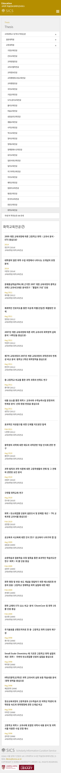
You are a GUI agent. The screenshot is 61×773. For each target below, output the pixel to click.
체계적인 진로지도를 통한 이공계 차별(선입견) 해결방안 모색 (30, 310)
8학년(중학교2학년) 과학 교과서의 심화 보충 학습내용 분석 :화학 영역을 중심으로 (30, 679)
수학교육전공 (12, 127)
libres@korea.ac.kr (14, 759)
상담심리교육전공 (14, 116)
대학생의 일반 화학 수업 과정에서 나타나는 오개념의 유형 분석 (30, 262)
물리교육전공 (12, 105)
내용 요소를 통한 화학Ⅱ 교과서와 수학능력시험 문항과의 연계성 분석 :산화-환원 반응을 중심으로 (29, 402)
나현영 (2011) (10, 432)
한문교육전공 (12, 204)
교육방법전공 (12, 61)
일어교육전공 (12, 166)
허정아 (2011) (10, 343)
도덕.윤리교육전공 (14, 100)
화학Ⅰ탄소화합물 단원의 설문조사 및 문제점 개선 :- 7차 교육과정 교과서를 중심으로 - (30, 515)
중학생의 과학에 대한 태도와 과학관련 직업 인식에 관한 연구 (30, 446)
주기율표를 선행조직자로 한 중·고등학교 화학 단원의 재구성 (30, 631)
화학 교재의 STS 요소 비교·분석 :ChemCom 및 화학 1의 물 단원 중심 (30, 607)
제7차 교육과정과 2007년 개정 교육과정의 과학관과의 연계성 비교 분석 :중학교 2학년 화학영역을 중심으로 (30, 357)
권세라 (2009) (10, 593)
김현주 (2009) (10, 569)
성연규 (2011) (10, 411)
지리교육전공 (12, 177)
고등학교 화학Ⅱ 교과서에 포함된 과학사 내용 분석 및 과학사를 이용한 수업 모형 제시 (30, 727)
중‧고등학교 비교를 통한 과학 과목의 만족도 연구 (26, 379)
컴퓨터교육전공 (13, 188)
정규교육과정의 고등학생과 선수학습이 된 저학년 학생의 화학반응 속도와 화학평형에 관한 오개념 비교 (30, 703)
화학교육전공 (12, 210)
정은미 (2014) (10, 247)
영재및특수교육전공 (15, 149)
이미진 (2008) (10, 712)
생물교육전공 (12, 122)
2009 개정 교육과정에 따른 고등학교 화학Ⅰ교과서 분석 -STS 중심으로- (30, 238)
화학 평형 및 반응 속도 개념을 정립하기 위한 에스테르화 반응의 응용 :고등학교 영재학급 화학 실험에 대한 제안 (30, 583)
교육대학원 (10, 45)
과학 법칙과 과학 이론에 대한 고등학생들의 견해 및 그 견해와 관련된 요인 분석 (30, 470)
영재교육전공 (12, 144)
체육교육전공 (12, 182)
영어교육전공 (12, 138)
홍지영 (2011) (10, 387)
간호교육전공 (12, 56)
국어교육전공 (12, 89)
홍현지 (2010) (10, 456)
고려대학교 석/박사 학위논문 (15, 34)
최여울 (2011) (10, 295)
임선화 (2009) (10, 616)
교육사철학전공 (13, 67)
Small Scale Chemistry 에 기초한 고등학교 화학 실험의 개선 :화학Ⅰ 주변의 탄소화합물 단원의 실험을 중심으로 (30, 655)
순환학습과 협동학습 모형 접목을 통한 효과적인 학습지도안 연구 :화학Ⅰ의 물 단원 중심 (30, 559)
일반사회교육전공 (14, 160)
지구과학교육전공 (14, 171)
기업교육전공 (12, 94)
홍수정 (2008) (10, 640)
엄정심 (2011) (10, 319)
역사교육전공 (12, 133)
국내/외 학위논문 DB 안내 (14, 215)
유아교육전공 (12, 155)
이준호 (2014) (10, 271)
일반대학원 (10, 39)
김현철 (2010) (10, 524)
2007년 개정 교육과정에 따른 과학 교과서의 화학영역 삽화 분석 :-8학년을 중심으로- (30, 333)
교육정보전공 (12, 72)
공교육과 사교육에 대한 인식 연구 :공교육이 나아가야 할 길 (30, 537)
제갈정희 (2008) (11, 688)
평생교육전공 (12, 193)
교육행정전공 (12, 83)
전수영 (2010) (10, 500)
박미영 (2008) (10, 664)
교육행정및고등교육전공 (16, 78)
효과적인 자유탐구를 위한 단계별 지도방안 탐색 (25, 424)
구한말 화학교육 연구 (14, 492)
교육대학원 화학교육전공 (14, 250)
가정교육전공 (12, 50)
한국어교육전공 (13, 199)
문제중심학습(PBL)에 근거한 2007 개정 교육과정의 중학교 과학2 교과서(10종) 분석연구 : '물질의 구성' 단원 (30, 286)
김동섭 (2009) (10, 545)
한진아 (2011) (10, 367)
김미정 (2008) (10, 736)
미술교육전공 (12, 111)
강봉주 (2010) (10, 480)
